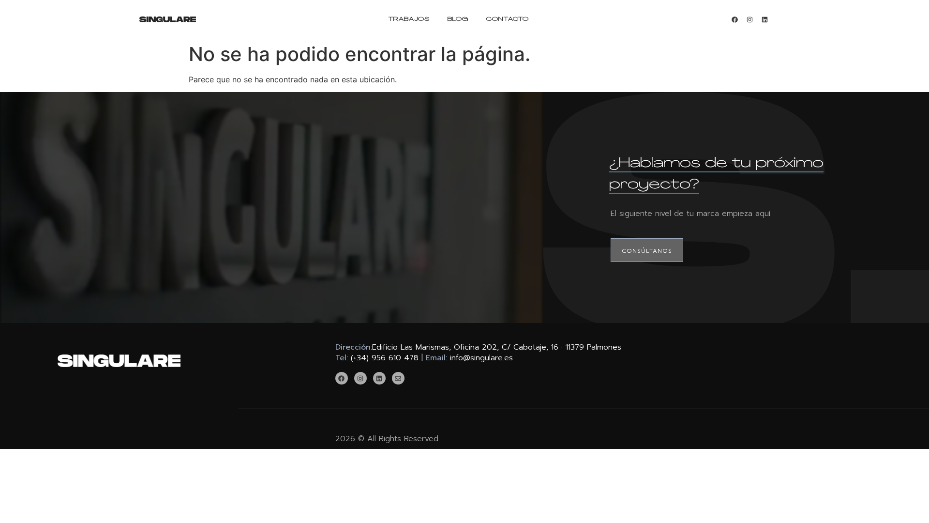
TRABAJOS (409, 19)
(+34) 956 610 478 (385, 358)
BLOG (458, 19)
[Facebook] (734, 19)
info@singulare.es (481, 358)
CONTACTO (507, 19)
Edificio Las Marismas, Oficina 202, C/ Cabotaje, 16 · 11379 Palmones (496, 347)
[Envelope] (398, 378)
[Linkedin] (764, 19)
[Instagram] (749, 19)
